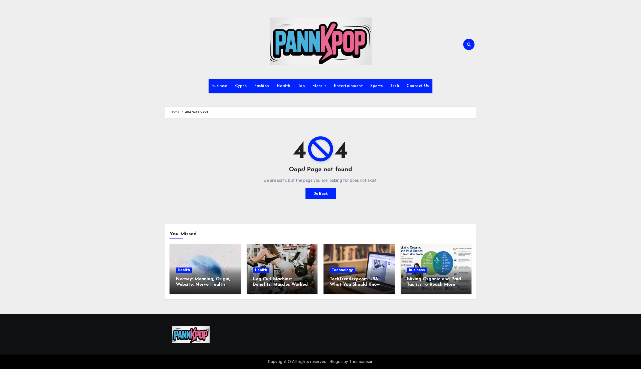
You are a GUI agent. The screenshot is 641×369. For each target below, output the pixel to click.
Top (301, 86)
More (318, 86)
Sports (376, 86)
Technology (342, 270)
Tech (394, 86)
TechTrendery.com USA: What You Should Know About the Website (355, 284)
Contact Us (418, 86)
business (220, 86)
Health (283, 86)
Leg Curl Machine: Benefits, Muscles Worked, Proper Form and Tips (281, 284)
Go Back (320, 194)
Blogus (336, 361)
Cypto (241, 86)
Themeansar (360, 361)
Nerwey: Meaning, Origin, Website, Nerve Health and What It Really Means (204, 284)
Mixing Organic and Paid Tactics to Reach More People (434, 284)
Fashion (261, 86)
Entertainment (348, 86)
